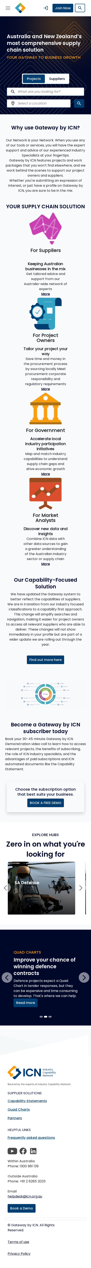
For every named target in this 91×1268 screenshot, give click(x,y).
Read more (25, 1002)
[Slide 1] (45, 1017)
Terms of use (18, 1241)
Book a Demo (21, 1208)
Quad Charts (19, 1109)
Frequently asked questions (31, 1137)
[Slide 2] (50, 1017)
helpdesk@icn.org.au (25, 1196)
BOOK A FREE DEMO (45, 802)
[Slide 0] (41, 1017)
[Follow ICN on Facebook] (23, 1151)
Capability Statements (27, 1101)
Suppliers (57, 78)
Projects (34, 78)
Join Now (63, 8)
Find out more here (45, 659)
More (45, 294)
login (45, 7)
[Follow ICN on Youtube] (12, 1151)
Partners (15, 1118)
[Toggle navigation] (8, 8)
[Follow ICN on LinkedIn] (33, 1151)
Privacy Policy (19, 1253)
